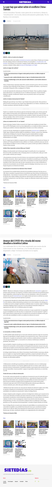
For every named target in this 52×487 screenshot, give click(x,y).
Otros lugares (7, 196)
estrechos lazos (35, 130)
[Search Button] (48, 2)
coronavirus (38, 291)
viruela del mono (18, 296)
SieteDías (9, 21)
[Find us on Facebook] (35, 481)
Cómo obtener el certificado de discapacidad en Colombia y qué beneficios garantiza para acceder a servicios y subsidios (20, 222)
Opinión (4, 482)
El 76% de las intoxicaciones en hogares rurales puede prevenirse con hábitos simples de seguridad (8, 201)
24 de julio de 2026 (7, 436)
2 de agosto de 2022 (16, 254)
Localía (4, 481)
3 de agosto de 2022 (16, 21)
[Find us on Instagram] (38, 481)
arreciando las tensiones (25, 60)
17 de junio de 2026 (31, 207)
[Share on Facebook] (4, 53)
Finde (26, 481)
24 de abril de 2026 (19, 228)
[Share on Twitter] (7, 53)
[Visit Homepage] (26, 2)
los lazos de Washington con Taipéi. (28, 65)
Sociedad (21, 481)
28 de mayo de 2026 (42, 204)
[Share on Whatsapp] (9, 53)
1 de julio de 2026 (19, 436)
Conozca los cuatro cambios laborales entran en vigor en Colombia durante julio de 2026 (24, 77)
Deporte (16, 481)
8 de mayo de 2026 (7, 224)
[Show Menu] (3, 2)
